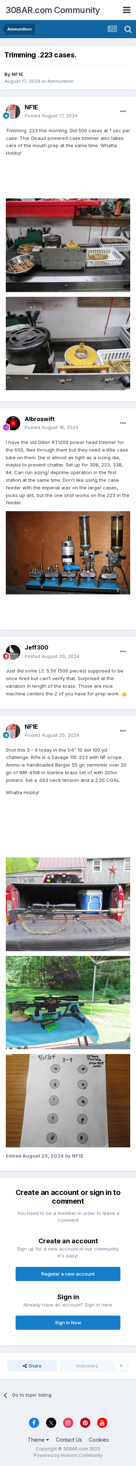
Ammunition (60, 81)
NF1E (17, 74)
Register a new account (68, 1274)
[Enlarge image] (68, 552)
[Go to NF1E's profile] (13, 111)
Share (34, 1366)
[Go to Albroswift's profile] (13, 423)
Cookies (99, 1440)
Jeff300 (36, 647)
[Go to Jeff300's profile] (13, 652)
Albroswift (40, 419)
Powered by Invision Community (68, 1455)
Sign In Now (68, 1322)
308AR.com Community (52, 10)
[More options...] (123, 111)
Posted (51, 115)
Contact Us (69, 1440)
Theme (37, 1440)
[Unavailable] (68, 904)
